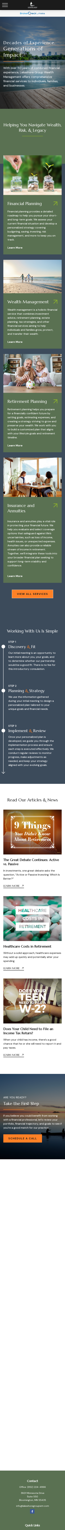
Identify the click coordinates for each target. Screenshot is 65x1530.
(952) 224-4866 (36, 1486)
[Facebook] (32, 1511)
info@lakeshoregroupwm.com (32, 1505)
